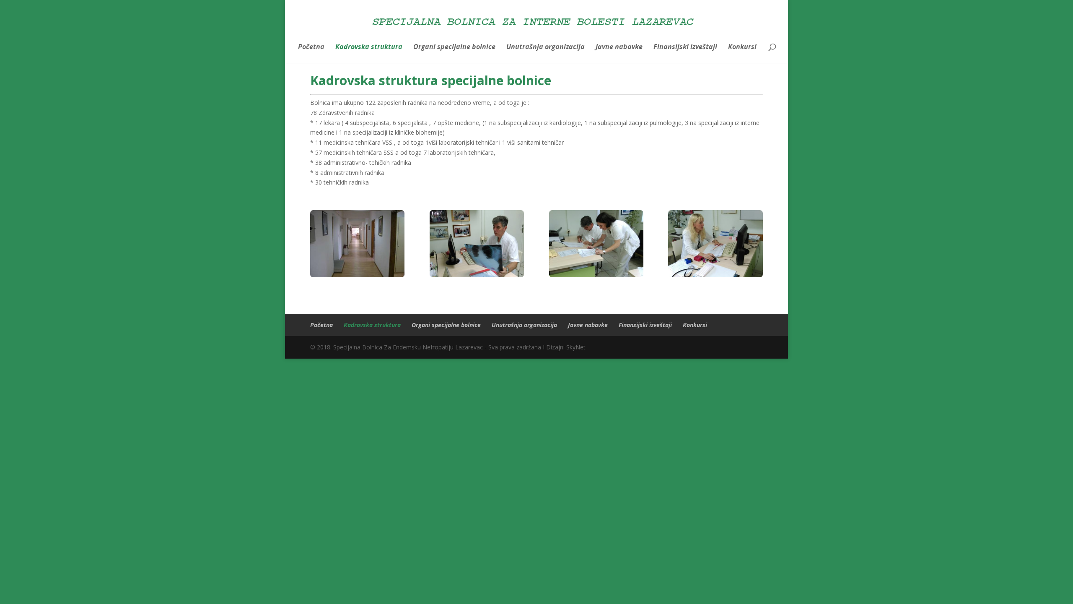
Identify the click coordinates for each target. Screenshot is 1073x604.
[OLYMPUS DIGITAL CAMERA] (357, 275)
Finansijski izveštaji (685, 47)
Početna (311, 47)
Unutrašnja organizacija (545, 47)
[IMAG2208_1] (715, 275)
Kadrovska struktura (368, 47)
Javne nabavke (619, 47)
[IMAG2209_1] (596, 275)
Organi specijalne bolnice (454, 47)
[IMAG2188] (477, 275)
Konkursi (742, 47)
